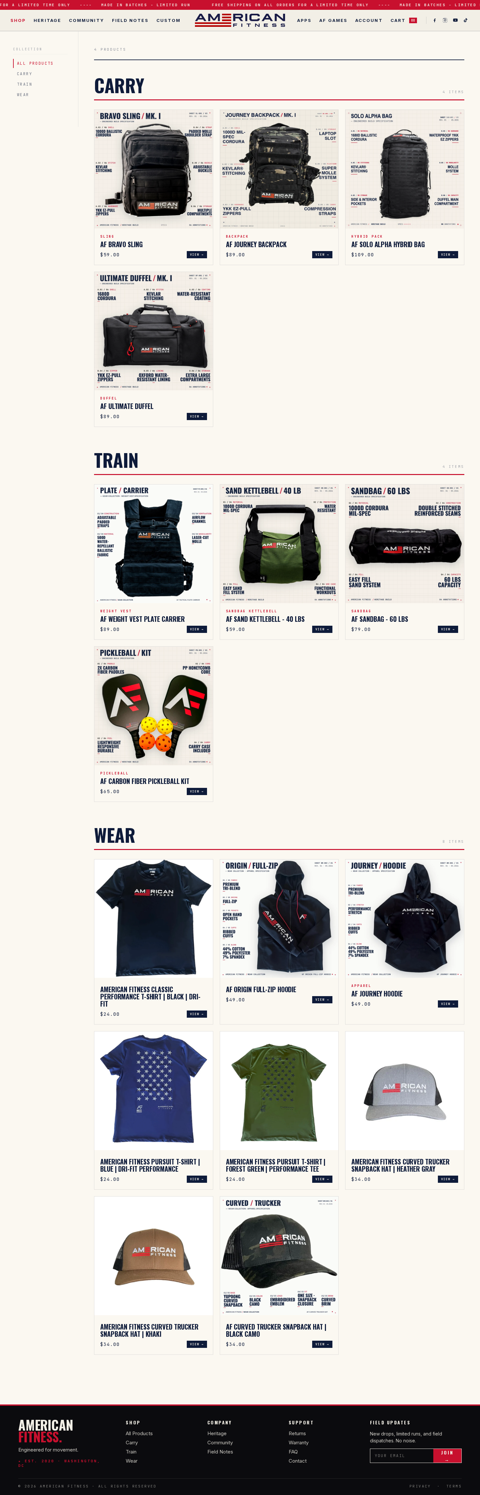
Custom (168, 20)
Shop (18, 20)
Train (131, 1452)
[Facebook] (434, 20)
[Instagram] (445, 20)
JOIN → (447, 1456)
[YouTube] (455, 20)
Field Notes (130, 20)
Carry (132, 1442)
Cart (403, 20)
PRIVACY (420, 1486)
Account (369, 20)
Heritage (47, 20)
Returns (297, 1433)
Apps (304, 20)
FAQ (293, 1452)
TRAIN (24, 84)
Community (86, 20)
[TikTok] (466, 20)
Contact (298, 1461)
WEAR (23, 94)
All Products (139, 1433)
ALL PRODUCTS (35, 63)
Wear (131, 1461)
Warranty (299, 1442)
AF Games (333, 20)
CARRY (24, 73)
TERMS (454, 1486)
